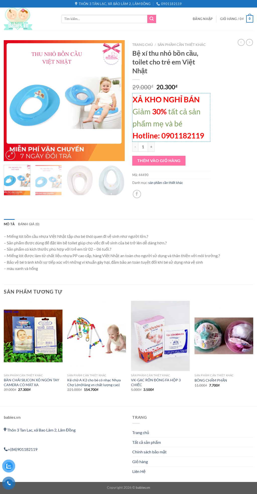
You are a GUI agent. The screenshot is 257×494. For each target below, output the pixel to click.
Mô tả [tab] (9, 224)
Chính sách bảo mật (149, 451)
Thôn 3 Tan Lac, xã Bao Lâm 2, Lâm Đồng (41, 430)
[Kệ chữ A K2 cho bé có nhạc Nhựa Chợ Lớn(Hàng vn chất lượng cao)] (96, 336)
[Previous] (12, 101)
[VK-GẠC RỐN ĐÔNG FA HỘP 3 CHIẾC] (160, 336)
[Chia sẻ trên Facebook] (137, 194)
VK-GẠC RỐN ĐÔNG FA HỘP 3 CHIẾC (156, 382)
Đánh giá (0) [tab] (28, 224)
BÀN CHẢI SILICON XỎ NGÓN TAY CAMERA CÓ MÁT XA (31, 382)
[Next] (115, 101)
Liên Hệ (139, 471)
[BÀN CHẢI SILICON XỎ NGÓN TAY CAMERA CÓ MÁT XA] (33, 336)
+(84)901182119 (22, 449)
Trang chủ (142, 45)
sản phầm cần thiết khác (182, 45)
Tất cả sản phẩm (146, 442)
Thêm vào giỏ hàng (159, 160)
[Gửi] (151, 19)
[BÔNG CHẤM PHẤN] (224, 336)
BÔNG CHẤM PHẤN (211, 380)
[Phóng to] (10, 155)
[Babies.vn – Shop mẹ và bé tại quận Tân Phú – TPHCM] (29, 19)
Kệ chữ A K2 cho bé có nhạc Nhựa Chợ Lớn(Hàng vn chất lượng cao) (94, 382)
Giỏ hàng (140, 461)
